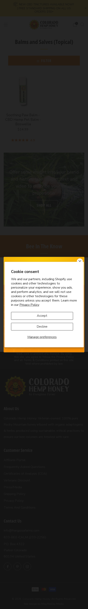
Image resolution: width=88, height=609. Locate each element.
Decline (42, 326)
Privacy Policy (29, 304)
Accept (42, 315)
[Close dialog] (80, 261)
